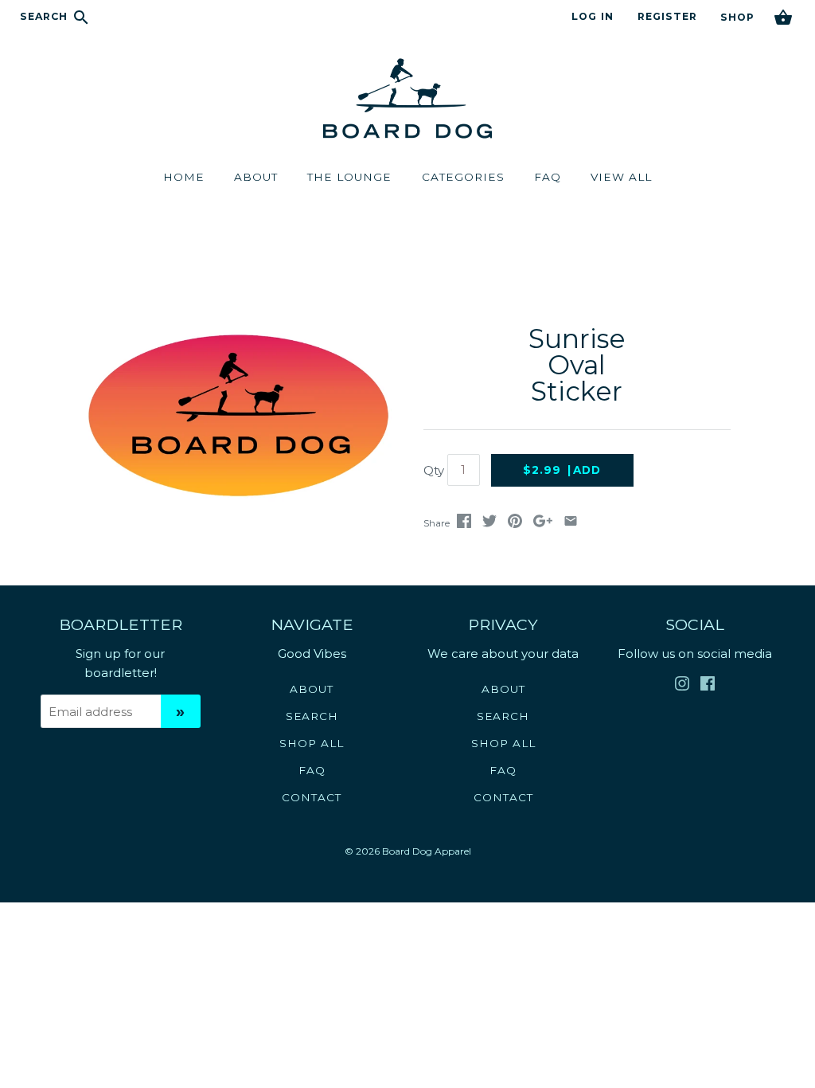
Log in (592, 16)
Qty (433, 470)
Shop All (311, 743)
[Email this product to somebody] (570, 523)
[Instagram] (682, 686)
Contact (311, 797)
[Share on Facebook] (464, 523)
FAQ (312, 770)
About (311, 689)
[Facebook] (707, 686)
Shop (737, 17)
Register (667, 16)
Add (562, 470)
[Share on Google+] (542, 523)
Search (46, 16)
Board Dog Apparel (426, 851)
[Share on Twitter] (489, 523)
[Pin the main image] (515, 523)
